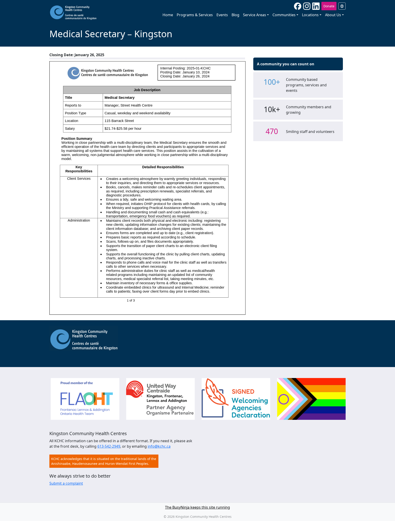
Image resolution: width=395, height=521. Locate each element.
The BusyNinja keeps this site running (197, 507)
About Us (333, 14)
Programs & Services (195, 14)
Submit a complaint (66, 483)
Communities (284, 14)
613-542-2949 (108, 446)
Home (168, 14)
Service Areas (254, 14)
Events (222, 14)
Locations (310, 14)
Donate (328, 6)
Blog (235, 14)
